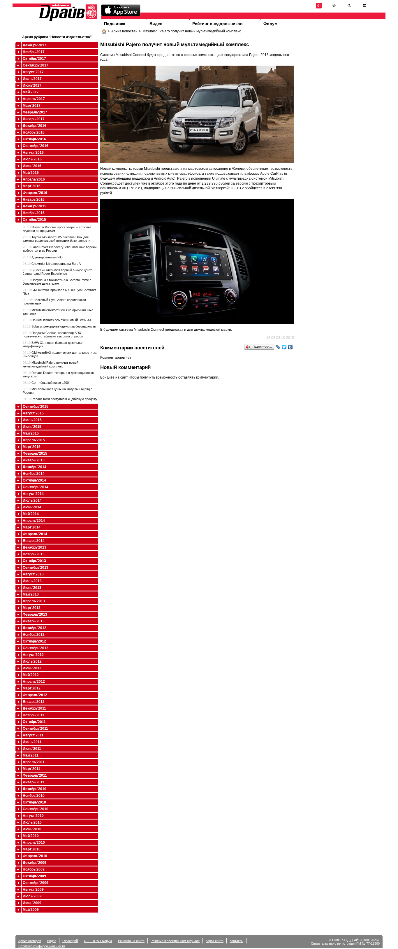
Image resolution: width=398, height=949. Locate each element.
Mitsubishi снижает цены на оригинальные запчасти (58, 311)
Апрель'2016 (34, 179)
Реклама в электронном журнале (175, 941)
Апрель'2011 (34, 762)
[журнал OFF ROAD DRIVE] (67, 20)
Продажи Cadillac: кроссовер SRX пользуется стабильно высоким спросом (53, 334)
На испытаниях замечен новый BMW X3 (57, 320)
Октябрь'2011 (34, 722)
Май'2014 (31, 514)
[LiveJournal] (278, 347)
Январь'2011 (33, 782)
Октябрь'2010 (34, 802)
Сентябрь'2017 (35, 65)
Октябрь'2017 (34, 59)
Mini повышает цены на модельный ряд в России (57, 390)
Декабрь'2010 (34, 789)
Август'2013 (33, 574)
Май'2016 (31, 173)
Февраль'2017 (35, 112)
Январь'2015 (34, 460)
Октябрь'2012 (34, 641)
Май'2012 (31, 675)
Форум (270, 23)
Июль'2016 (32, 159)
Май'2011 (30, 755)
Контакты (236, 941)
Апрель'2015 (34, 440)
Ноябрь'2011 (33, 715)
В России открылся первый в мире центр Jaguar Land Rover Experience (57, 271)
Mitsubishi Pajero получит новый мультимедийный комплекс (191, 31)
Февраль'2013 (35, 614)
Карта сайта (214, 941)
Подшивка (114, 23)
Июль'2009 (32, 896)
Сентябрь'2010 (35, 809)
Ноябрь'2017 (34, 52)
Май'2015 (31, 433)
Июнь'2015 (32, 427)
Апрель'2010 (34, 843)
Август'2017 (33, 72)
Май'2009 (31, 910)
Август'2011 (33, 735)
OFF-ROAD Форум (98, 941)
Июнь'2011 (32, 749)
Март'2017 (31, 106)
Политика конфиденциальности (41, 946)
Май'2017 (31, 92)
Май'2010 (31, 836)
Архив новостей (124, 31)
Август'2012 (33, 655)
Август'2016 (33, 152)
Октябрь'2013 (34, 561)
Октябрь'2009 (34, 876)
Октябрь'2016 (34, 139)
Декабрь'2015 (34, 206)
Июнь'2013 (32, 588)
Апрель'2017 (34, 99)
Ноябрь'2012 (34, 635)
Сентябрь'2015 (35, 407)
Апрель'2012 (34, 682)
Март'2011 (31, 769)
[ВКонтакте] (290, 347)
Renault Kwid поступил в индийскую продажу (60, 399)
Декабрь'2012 (34, 628)
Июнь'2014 (32, 507)
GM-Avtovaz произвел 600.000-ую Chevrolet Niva (59, 291)
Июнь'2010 (32, 829)
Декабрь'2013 (34, 547)
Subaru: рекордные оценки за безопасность (59, 326)
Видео (156, 23)
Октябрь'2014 (34, 480)
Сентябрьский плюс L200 (46, 382)
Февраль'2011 (35, 775)
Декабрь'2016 (34, 126)
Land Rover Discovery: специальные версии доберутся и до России (59, 248)
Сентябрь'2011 (35, 728)
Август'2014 (33, 494)
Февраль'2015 (35, 453)
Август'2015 (33, 413)
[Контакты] (364, 7)
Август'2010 (33, 816)
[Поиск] (349, 7)
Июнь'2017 (32, 85)
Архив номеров (29, 941)
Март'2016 (31, 186)
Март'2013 (31, 608)
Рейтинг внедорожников (217, 23)
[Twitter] (284, 347)
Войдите (107, 377)
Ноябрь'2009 (34, 869)
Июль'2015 (32, 420)
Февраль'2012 (35, 695)
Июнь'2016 (32, 166)
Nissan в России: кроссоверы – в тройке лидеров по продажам (57, 228)
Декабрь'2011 (34, 708)
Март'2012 (31, 688)
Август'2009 (33, 889)
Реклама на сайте (131, 941)
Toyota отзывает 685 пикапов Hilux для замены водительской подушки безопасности (56, 238)
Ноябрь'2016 (34, 132)
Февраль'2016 (35, 193)
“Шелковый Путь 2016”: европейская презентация (54, 301)
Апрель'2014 (34, 521)
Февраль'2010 (35, 856)
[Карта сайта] (334, 7)
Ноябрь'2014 (34, 474)
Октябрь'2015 (34, 220)
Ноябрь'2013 (34, 554)
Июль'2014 (32, 500)
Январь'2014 (34, 541)
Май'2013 (31, 594)
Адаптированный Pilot (43, 257)
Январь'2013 (34, 621)
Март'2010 (31, 849)
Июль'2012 (32, 661)
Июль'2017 (32, 79)
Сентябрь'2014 (35, 487)
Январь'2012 (34, 702)
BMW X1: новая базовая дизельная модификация (53, 344)
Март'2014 (31, 527)
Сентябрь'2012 (35, 648)
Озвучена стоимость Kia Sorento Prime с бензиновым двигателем (57, 281)
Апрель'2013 (34, 601)
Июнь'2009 (32, 903)
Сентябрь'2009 (35, 883)
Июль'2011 (32, 742)
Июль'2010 (32, 822)
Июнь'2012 (32, 668)
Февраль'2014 (35, 534)
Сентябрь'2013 (35, 567)
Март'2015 (31, 447)
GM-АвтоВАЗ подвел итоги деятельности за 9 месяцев (59, 354)
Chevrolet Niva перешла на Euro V (52, 263)
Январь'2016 (34, 199)
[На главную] (319, 7)
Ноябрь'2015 (34, 213)
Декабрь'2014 (34, 467)
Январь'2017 (34, 119)
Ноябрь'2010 (34, 796)
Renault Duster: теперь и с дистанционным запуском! (58, 374)
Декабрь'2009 (34, 863)
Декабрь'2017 (34, 45)
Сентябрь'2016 (35, 146)
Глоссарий (70, 941)
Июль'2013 (32, 581)
